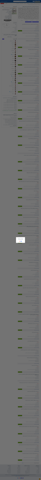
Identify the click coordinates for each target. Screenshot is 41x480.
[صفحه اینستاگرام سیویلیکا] (19, 241)
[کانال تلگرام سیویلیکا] (21, 241)
